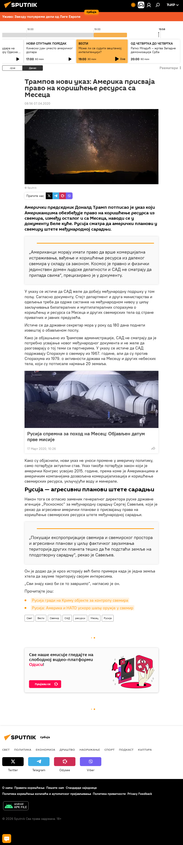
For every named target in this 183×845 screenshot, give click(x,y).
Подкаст (126, 750)
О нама (7, 788)
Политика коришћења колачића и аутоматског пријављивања (46, 794)
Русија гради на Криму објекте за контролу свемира (80, 600)
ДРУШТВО (67, 750)
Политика (22, 750)
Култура (145, 750)
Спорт (109, 750)
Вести (40, 618)
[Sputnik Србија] (22, 9)
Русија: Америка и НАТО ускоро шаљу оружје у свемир (82, 607)
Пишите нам (55, 788)
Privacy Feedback (139, 794)
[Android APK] (16, 806)
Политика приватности (109, 794)
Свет (29, 618)
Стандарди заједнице (81, 788)
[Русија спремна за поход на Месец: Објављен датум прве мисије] (91, 399)
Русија (108, 618)
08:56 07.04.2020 (37, 103)
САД (67, 618)
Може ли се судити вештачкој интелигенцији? (100, 50)
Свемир (54, 618)
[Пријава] (148, 4)
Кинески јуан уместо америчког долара (49, 50)
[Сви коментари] (6, 838)
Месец (94, 618)
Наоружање (89, 750)
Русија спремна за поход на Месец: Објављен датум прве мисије (86, 436)
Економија (45, 750)
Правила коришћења (29, 788)
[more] (153, 448)
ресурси (80, 618)
